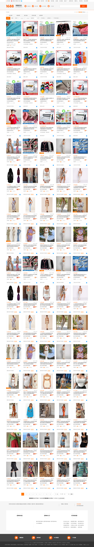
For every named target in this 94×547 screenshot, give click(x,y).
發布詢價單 (79, 504)
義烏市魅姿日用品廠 (81, 521)
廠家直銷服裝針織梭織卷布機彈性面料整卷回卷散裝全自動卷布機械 (30, 99)
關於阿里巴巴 (59, 542)
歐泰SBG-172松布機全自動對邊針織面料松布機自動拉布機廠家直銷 (30, 40)
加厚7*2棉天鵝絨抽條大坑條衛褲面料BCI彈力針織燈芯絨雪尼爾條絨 (47, 69)
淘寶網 (30, 544)
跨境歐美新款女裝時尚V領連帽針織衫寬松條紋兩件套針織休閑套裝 (79, 216)
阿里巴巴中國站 (20, 544)
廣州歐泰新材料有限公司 (10, 42)
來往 (74, 544)
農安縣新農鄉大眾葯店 (75, 527)
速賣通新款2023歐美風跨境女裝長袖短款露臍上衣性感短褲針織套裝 (63, 393)
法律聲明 (46, 542)
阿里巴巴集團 (7, 544)
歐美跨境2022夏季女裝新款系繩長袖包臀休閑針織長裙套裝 (63, 158)
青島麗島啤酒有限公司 (67, 525)
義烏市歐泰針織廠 (39, 521)
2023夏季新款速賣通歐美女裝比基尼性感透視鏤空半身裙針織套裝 (80, 187)
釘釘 (77, 544)
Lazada (87, 544)
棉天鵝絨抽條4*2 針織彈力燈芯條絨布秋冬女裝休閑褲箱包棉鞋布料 (79, 40)
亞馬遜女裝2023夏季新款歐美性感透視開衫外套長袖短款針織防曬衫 (80, 451)
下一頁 (56, 494)
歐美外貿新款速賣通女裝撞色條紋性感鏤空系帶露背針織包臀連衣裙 (80, 481)
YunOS (59, 544)
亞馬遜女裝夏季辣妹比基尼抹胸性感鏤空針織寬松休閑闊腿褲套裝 (46, 422)
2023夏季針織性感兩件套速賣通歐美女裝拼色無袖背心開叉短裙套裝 (80, 422)
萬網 (67, 544)
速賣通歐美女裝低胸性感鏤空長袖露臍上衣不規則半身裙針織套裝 (46, 187)
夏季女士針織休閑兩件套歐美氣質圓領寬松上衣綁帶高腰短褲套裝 (30, 393)
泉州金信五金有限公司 (67, 521)
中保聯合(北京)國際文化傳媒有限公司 (77, 525)
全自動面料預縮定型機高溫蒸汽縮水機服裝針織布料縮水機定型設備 (63, 69)
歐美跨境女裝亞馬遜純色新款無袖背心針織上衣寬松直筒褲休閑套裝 (13, 422)
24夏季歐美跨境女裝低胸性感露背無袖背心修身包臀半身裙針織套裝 (63, 216)
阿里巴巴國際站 (13, 544)
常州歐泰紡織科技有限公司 (44, 42)
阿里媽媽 (48, 544)
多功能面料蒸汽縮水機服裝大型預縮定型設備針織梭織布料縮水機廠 (13, 69)
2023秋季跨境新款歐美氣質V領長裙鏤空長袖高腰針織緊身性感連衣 (46, 481)
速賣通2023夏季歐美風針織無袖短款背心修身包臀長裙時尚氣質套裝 (63, 422)
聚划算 (36, 544)
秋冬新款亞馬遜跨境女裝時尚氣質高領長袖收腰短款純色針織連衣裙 (13, 481)
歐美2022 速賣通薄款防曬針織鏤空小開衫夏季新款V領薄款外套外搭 (13, 451)
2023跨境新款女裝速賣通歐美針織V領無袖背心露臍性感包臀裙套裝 (46, 216)
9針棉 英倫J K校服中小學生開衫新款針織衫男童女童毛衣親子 (63, 40)
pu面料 (14, 44)
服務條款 (50, 542)
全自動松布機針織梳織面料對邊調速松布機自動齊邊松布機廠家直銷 (80, 128)
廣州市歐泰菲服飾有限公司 (10, 159)
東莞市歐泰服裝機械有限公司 (27, 42)
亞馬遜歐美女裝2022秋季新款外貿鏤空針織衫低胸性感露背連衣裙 (30, 422)
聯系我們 (64, 542)
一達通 (84, 544)
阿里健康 (80, 544)
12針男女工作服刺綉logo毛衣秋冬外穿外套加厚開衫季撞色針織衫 (46, 158)
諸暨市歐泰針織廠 (46, 521)
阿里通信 (63, 544)
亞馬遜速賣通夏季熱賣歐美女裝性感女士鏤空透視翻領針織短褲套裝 (63, 187)
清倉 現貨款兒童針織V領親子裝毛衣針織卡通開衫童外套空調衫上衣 (80, 69)
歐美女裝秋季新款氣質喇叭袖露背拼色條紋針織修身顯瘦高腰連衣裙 (46, 451)
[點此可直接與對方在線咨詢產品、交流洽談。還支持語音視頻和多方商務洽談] (36, 47)
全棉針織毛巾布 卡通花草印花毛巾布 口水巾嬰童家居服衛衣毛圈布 (63, 128)
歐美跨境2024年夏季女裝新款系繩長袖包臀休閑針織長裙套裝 (63, 246)
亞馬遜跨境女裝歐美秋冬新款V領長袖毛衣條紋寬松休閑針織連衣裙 (63, 481)
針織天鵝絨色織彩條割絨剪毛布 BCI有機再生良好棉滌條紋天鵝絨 (80, 158)
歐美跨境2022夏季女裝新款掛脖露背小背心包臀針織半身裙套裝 (30, 246)
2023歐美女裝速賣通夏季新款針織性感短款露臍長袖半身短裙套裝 (63, 451)
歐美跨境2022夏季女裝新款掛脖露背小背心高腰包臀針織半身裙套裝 (46, 393)
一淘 (38, 544)
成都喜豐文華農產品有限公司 (76, 521)
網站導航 (68, 542)
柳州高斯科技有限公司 (82, 523)
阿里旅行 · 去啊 (43, 544)
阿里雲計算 (55, 544)
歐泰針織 (66, 504)
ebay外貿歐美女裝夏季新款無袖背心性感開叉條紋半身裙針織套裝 (13, 393)
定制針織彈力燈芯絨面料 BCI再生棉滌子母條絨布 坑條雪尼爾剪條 (63, 99)
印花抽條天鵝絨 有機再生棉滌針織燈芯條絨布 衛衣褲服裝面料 (13, 99)
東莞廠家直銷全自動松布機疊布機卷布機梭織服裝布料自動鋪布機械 (46, 128)
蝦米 (52, 544)
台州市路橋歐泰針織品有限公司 (42, 523)
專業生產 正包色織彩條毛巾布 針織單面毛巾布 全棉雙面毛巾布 (30, 158)
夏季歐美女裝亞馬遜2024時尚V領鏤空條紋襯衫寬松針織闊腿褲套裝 (13, 158)
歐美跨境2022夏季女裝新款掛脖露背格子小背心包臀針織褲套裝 (80, 246)
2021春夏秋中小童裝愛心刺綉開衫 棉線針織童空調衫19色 (47, 99)
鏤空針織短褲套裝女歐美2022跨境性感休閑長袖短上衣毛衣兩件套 (30, 451)
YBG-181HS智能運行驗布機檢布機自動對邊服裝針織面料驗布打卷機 (80, 99)
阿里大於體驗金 (66, 523)
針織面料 (8, 44)
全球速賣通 (26, 544)
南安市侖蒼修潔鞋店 (81, 525)
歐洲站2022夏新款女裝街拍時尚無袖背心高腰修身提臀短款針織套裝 (30, 481)
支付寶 (71, 544)
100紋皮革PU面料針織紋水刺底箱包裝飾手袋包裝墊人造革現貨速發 (13, 40)
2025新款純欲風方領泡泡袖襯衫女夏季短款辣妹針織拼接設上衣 (80, 393)
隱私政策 (54, 542)
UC (69, 544)
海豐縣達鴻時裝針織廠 (60, 42)
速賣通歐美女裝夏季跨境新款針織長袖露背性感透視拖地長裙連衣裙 (13, 246)
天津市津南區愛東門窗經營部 (76, 523)
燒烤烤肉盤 (80, 527)
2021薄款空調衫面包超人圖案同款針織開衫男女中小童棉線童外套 (30, 69)
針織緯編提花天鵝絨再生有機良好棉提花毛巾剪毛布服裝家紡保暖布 (46, 40)
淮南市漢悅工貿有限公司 (68, 527)
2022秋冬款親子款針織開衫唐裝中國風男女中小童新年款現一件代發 (13, 128)
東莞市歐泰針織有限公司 (55, 521)
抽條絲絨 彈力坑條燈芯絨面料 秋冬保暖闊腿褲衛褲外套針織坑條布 (30, 128)
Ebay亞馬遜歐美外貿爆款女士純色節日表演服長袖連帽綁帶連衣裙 (13, 187)
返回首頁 (56, 498)
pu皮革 (11, 44)
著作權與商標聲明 (40, 542)
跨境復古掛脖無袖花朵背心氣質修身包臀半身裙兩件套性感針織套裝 (46, 246)
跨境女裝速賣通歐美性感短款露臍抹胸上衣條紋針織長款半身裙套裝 (30, 216)
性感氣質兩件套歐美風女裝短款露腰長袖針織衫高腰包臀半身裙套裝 (30, 187)
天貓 (33, 544)
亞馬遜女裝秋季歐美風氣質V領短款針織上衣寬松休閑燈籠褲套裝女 (13, 216)
